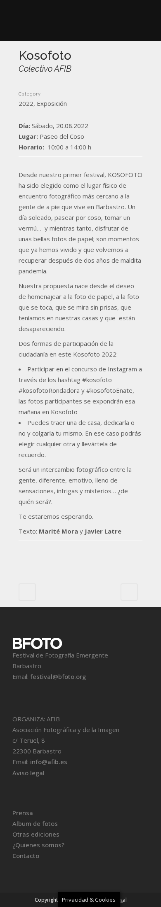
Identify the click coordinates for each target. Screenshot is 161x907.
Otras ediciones (35, 834)
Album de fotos (35, 823)
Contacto (25, 855)
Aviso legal (28, 773)
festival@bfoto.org (58, 676)
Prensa (22, 813)
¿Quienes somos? (38, 845)
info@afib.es (48, 762)
